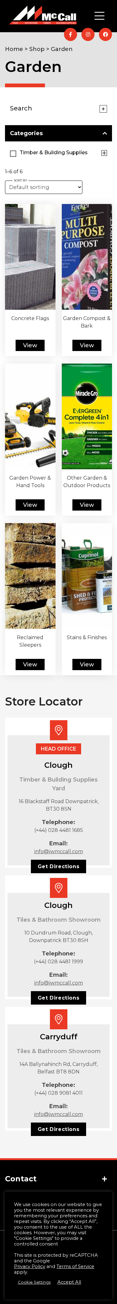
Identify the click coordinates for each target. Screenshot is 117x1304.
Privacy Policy (29, 1266)
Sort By (20, 180)
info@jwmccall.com (58, 851)
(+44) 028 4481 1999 (58, 962)
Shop (37, 49)
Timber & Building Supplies (51, 91)
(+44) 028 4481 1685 (58, 830)
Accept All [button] (69, 1282)
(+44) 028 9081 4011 (58, 1093)
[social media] (70, 34)
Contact (21, 1178)
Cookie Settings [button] (34, 1282)
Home (14, 49)
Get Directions (58, 866)
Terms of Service (75, 1266)
